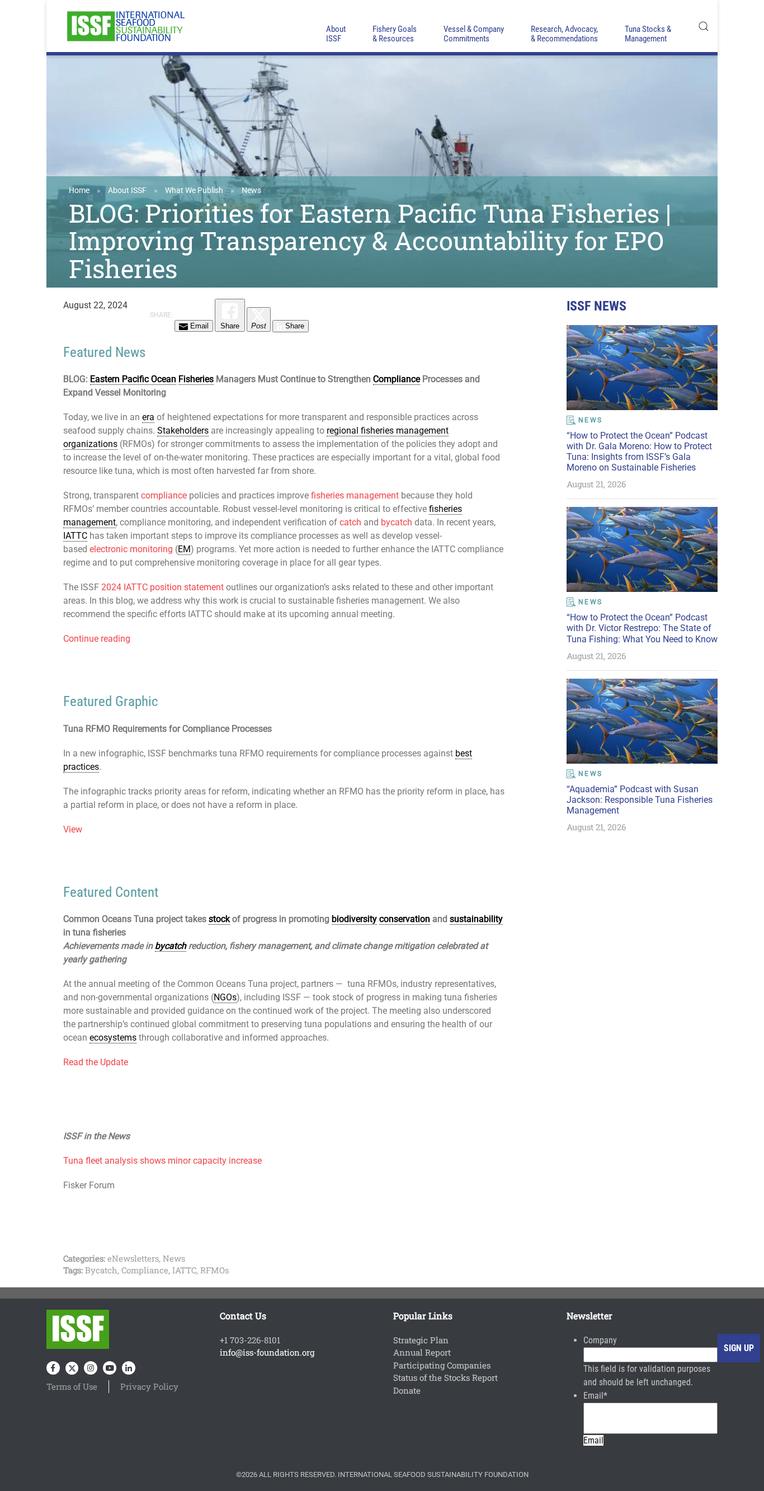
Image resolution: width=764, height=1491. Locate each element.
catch (350, 522)
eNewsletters (133, 1258)
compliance (164, 495)
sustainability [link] (476, 919)
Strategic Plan (421, 1340)
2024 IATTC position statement (162, 587)
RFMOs (214, 1270)
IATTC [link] (75, 535)
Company (600, 1340)
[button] (703, 26)
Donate (407, 1390)
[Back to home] (125, 26)
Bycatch (101, 1270)
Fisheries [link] (196, 379)
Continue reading (96, 638)
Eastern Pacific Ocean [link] (133, 379)
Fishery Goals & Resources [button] (394, 34)
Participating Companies (442, 1365)
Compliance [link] (396, 379)
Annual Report (422, 1352)
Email (595, 1395)
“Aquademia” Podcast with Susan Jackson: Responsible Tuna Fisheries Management (640, 800)
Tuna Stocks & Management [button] (648, 34)
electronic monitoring (131, 549)
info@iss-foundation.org (267, 1352)
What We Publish (194, 190)
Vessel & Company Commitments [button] (474, 34)
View (72, 829)
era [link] (148, 417)
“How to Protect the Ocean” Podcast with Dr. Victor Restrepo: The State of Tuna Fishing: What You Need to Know (642, 628)
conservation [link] (404, 919)
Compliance (144, 1270)
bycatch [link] (170, 945)
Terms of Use (71, 1386)
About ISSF (127, 190)
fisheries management (355, 495)
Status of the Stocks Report (445, 1377)
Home (79, 190)
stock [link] (219, 919)
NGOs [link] (225, 997)
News (251, 190)
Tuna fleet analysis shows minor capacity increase (162, 1160)
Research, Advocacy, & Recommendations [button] (564, 34)
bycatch (396, 522)
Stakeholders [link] (183, 430)
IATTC (184, 1270)
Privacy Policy (149, 1386)
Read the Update (95, 1062)
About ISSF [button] (336, 34)
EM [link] (184, 549)
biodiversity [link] (354, 919)
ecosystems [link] (112, 1037)
